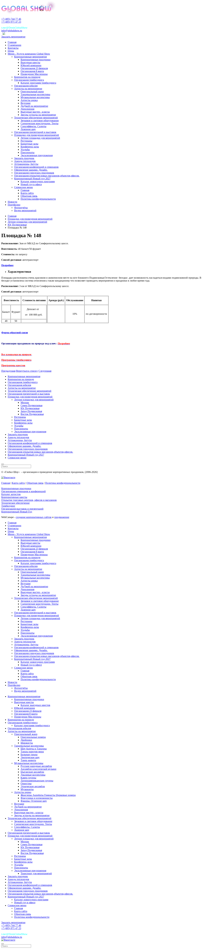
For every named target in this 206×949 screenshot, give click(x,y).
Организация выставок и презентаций (22, 508)
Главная (12, 42)
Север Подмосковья (31, 405)
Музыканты (27, 789)
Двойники (26, 740)
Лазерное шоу (28, 129)
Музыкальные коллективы (35, 97)
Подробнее (7, 265)
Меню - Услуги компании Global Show (29, 53)
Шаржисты (27, 742)
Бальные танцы (29, 754)
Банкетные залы (29, 143)
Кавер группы (28, 777)
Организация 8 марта (32, 71)
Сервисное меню (23, 187)
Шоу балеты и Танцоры (34, 748)
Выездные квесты (30, 62)
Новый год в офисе (31, 184)
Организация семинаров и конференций (23, 491)
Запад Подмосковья (31, 411)
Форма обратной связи (14, 332)
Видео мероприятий (25, 210)
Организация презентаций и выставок (35, 132)
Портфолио (14, 204)
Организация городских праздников (34, 172)
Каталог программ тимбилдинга (38, 82)
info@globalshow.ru (11, 30)
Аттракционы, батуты (26, 164)
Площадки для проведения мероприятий (36, 135)
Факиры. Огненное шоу (34, 801)
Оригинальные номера (33, 737)
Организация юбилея (25, 85)
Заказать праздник (24, 158)
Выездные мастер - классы (35, 111)
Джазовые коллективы (33, 774)
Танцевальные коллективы (35, 94)
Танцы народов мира (32, 751)
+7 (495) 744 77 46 (11, 19)
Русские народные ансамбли (36, 766)
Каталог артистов (11, 494)
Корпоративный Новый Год (16, 511)
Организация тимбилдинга (29, 80)
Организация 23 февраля (34, 68)
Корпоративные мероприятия (30, 56)
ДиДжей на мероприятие (34, 106)
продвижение (61, 517)
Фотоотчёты (21, 207)
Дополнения (27, 109)
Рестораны (26, 140)
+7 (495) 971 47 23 (11, 21)
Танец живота (28, 760)
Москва (25, 402)
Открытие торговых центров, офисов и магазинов (29, 500)
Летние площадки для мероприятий (40, 138)
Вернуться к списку (27, 371)
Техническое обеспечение (15, 503)
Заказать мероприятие (13, 36)
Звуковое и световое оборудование (40, 120)
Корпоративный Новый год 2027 (32, 178)
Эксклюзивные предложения (37, 155)
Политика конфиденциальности (38, 199)
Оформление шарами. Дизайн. (31, 169)
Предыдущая (8, 371)
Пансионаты (27, 152)
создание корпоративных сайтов (34, 517)
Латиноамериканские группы (37, 780)
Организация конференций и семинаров (36, 167)
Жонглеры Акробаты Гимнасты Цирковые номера (48, 795)
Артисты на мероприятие (28, 88)
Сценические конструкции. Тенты (39, 123)
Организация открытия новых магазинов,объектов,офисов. (47, 175)
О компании (14, 45)
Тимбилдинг (8, 505)
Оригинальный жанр (32, 91)
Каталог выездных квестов (35, 705)
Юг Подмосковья (30, 408)
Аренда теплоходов (25, 161)
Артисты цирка (29, 100)
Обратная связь (29, 196)
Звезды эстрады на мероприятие (38, 114)
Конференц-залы (30, 146)
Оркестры (26, 783)
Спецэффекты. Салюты (33, 126)
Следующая (44, 371)
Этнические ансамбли (33, 786)
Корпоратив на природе (27, 77)
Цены (11, 50)
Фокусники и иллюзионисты (37, 798)
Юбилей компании (31, 65)
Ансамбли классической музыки (38, 769)
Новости (12, 201)
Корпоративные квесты (14, 497)
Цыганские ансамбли (32, 772)
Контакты (13, 48)
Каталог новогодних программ (38, 181)
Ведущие (26, 103)
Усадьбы (25, 149)
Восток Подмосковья (32, 414)
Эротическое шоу (30, 757)
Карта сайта (27, 193)
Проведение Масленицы (34, 74)
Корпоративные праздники (36, 59)
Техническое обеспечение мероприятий (36, 117)
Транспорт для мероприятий (36, 873)
